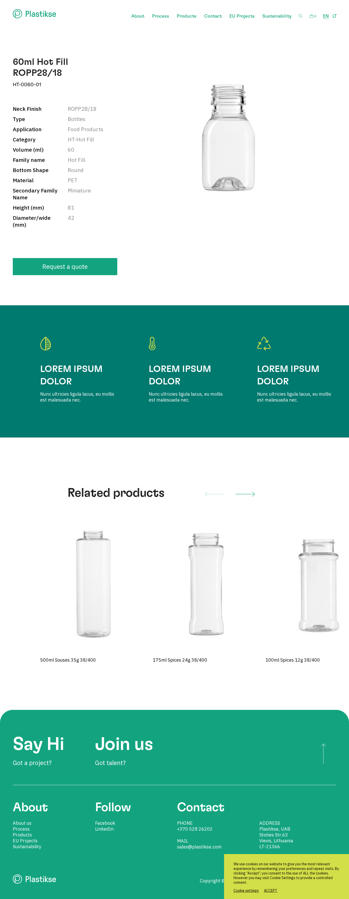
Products (186, 16)
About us (22, 823)
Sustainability (277, 16)
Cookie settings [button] (246, 890)
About (137, 16)
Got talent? (124, 751)
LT (334, 16)
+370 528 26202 (195, 829)
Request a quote (65, 266)
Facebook (105, 823)
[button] (214, 494)
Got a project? (38, 751)
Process (160, 16)
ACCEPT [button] (270, 890)
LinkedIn (104, 829)
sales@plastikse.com (199, 847)
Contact (213, 16)
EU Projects (242, 16)
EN (326, 16)
